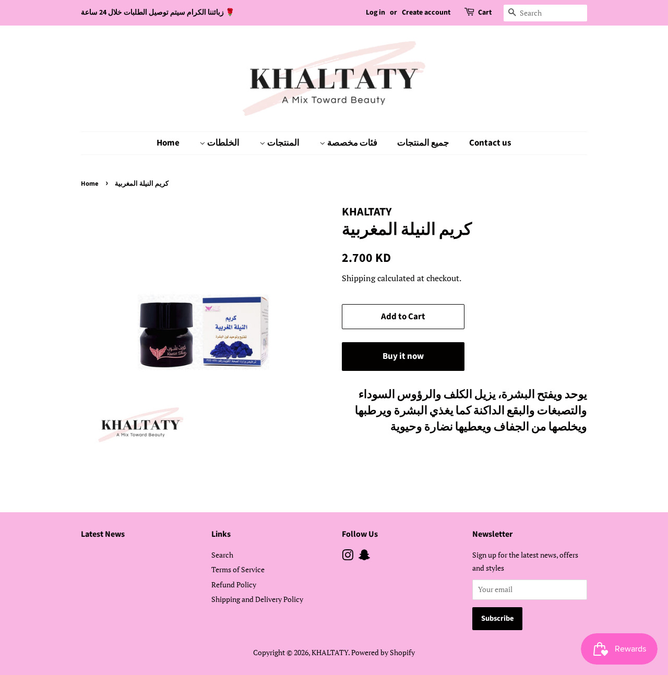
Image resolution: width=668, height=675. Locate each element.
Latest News (103, 534)
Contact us (490, 143)
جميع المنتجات (423, 143)
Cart (485, 12)
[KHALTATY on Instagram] (347, 557)
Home (168, 143)
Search (222, 555)
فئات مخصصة (351, 143)
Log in (375, 12)
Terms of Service (238, 569)
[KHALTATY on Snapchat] (364, 557)
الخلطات (223, 143)
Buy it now (403, 356)
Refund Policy (233, 584)
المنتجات (283, 143)
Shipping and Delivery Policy (257, 599)
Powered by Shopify (383, 652)
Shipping (358, 278)
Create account (426, 12)
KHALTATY (330, 652)
